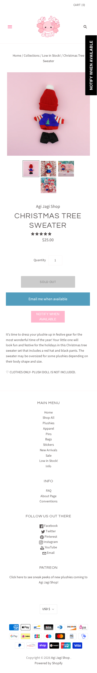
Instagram (50, 542)
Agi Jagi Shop (48, 206)
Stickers (48, 444)
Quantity (40, 260)
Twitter (50, 531)
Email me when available (47, 299)
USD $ (46, 609)
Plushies (48, 423)
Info (48, 466)
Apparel (48, 428)
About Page (48, 496)
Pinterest (50, 536)
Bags (48, 439)
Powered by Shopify (49, 663)
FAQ (48, 490)
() (79, 5)
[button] (41, 234)
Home (17, 55)
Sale (49, 455)
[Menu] (10, 27)
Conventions (48, 501)
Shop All (48, 417)
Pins (49, 434)
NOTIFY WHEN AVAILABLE (47, 316)
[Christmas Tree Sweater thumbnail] (31, 168)
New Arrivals (48, 450)
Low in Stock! (51, 55)
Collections (32, 55)
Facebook (50, 525)
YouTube (50, 547)
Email (50, 552)
